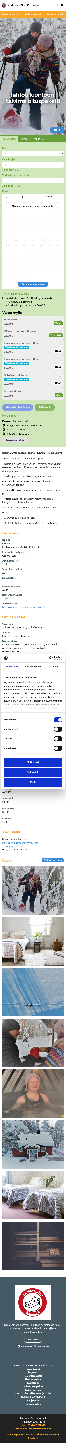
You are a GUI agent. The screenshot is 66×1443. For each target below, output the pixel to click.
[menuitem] (57, 5)
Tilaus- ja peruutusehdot (19, 1434)
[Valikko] (62, 5)
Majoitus (33, 1372)
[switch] (58, 729)
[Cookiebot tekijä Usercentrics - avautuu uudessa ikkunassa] (49, 658)
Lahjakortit (33, 1400)
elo (22, 197)
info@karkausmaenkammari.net (20, 842)
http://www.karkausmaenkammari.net (23, 607)
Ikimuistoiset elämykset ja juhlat (33, 1393)
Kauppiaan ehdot (15, 440)
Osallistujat (8, 159)
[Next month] (59, 240)
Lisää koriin (44, 407)
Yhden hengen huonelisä (16, 175)
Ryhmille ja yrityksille (33, 1397)
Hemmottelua (33, 1379)
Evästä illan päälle (33, 1386)
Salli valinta (33, 772)
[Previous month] (6, 197)
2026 (49, 197)
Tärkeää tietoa (33, 1404)
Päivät (5, 191)
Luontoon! (33, 1383)
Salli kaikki (33, 762)
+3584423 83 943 (12, 846)
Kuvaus (25, 138)
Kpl (4, 148)
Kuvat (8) (39, 138)
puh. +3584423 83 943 (33, 1425)
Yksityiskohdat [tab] (33, 666)
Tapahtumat (33, 1369)
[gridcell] (8, 208)
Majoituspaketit (11, 14)
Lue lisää (33, 1339)
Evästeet (33, 1438)
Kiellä (33, 782)
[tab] (33, 322)
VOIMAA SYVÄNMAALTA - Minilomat (33, 1365)
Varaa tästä (9, 138)
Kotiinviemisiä (33, 1390)
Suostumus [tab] (12, 666)
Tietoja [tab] (54, 666)
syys (16, 240)
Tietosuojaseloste (47, 1434)
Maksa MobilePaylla (18, 407)
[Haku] (57, 5)
